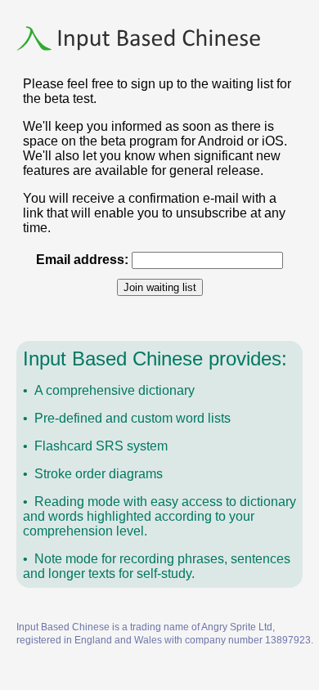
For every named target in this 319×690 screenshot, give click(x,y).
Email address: (82, 260)
